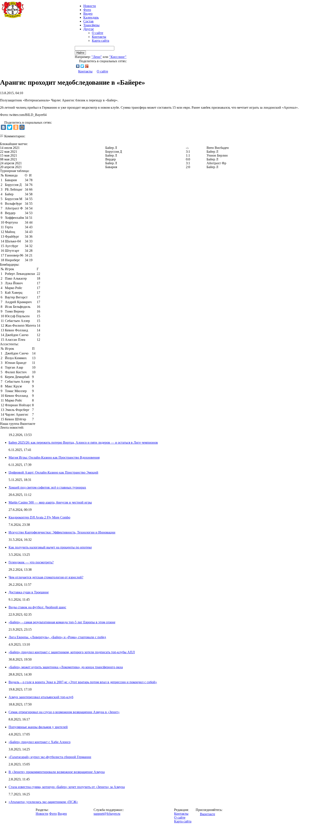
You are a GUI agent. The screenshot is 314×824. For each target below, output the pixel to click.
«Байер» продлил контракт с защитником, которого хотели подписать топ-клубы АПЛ (72, 652)
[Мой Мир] (22, 127)
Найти (80, 52)
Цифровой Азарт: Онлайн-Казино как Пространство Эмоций (53, 472)
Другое (88, 29)
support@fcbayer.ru (107, 813)
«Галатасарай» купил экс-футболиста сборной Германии (50, 757)
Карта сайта (100, 40)
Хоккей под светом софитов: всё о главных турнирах (47, 487)
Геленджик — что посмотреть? (31, 562)
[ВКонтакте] (78, 66)
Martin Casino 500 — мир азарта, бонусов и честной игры (50, 502)
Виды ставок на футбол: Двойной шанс (37, 607)
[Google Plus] (87, 66)
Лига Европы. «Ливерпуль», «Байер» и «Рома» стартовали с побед (57, 637)
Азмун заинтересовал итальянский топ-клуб (41, 697)
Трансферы (91, 25)
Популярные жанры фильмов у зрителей (38, 727)
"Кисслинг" (117, 57)
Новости (42, 813)
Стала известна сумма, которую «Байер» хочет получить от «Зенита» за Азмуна (67, 787)
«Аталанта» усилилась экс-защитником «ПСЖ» (43, 802)
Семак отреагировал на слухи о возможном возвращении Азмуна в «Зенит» (64, 712)
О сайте (97, 33)
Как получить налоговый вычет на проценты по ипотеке (50, 547)
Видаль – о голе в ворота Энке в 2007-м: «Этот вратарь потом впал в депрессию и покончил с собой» (83, 682)
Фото (87, 10)
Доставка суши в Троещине (29, 592)
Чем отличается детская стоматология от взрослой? (46, 577)
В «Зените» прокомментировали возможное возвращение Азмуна (57, 772)
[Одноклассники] (15, 127)
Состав (88, 21)
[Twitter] (82, 66)
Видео (87, 13)
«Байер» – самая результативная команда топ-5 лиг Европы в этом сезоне (62, 622)
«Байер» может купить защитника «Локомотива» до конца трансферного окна (66, 667)
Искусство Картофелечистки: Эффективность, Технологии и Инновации (62, 532)
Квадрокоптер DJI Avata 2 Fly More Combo (39, 517)
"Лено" (96, 57)
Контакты (99, 37)
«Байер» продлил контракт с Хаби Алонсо (39, 742)
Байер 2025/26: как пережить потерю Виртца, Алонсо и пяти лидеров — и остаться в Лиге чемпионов (83, 442)
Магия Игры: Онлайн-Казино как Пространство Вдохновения (54, 457)
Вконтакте (207, 814)
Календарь (91, 17)
